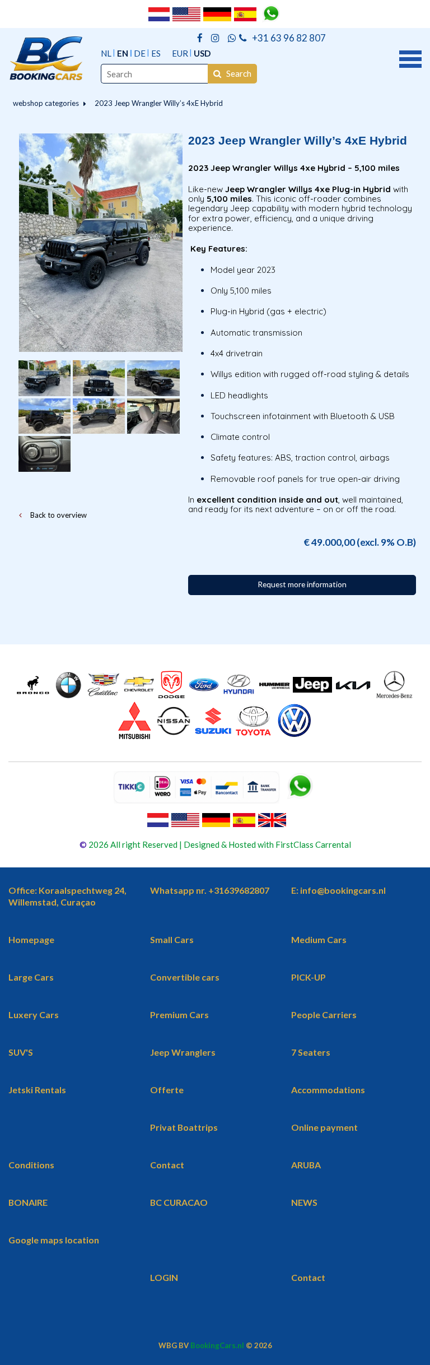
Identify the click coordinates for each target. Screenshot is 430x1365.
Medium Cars (319, 939)
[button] (410, 58)
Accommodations (328, 1089)
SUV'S (20, 1052)
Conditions (31, 1164)
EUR (180, 53)
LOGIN (164, 1277)
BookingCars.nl (217, 1345)
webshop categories (46, 103)
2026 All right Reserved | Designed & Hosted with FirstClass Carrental (219, 844)
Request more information (302, 584)
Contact (167, 1164)
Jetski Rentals (37, 1089)
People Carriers (324, 1014)
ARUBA (306, 1164)
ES (156, 53)
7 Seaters (310, 1052)
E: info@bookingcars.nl (338, 890)
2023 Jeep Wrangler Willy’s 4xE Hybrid (159, 103)
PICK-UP (308, 977)
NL (106, 53)
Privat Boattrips (184, 1127)
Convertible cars (184, 977)
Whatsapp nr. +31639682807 (209, 890)
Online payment (324, 1127)
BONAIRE (28, 1202)
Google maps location (53, 1239)
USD (202, 53)
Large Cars (31, 977)
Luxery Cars (33, 1014)
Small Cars (172, 939)
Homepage (31, 939)
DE (140, 53)
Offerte (167, 1089)
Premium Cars (179, 1014)
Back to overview (58, 514)
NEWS (304, 1202)
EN (122, 53)
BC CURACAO (179, 1202)
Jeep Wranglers (183, 1052)
